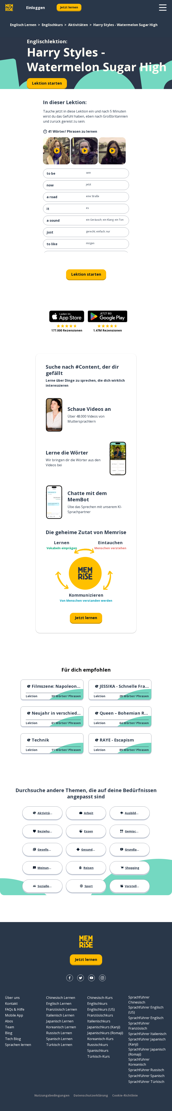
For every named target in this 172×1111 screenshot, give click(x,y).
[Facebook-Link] (69, 978)
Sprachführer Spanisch (146, 1075)
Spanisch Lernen (59, 1038)
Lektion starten (86, 274)
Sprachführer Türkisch (146, 1081)
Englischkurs (52, 24)
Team (9, 1027)
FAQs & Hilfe (14, 1009)
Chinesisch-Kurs (100, 997)
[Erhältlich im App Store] (66, 316)
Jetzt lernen (69, 7)
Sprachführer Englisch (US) (145, 1010)
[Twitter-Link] (80, 978)
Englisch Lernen (23, 24)
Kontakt (11, 1003)
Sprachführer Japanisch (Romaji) (146, 1052)
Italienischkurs (98, 1021)
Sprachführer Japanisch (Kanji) (146, 1042)
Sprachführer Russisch (146, 1070)
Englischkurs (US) (101, 1009)
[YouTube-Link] (91, 978)
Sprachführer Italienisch (147, 1033)
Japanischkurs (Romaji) (105, 1033)
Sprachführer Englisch (145, 1017)
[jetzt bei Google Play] (107, 316)
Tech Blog (13, 1038)
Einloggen (35, 7)
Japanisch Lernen (59, 1021)
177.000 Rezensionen (66, 330)
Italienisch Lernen (60, 1015)
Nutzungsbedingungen (51, 1095)
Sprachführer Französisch (139, 1026)
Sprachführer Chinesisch (139, 1000)
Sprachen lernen (18, 1044)
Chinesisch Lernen (60, 997)
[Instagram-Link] (102, 978)
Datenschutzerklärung (91, 1095)
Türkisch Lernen (59, 1044)
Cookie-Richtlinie (125, 1095)
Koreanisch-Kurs (100, 1038)
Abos (9, 1021)
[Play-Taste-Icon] (57, 150)
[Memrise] (9, 8)
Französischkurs (100, 1015)
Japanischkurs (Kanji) (103, 1027)
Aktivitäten (78, 24)
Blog (8, 1033)
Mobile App (14, 1015)
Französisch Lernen (61, 1009)
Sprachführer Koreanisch (139, 1062)
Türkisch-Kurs (98, 1056)
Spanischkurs (97, 1050)
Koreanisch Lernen (61, 1027)
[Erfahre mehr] (163, 8)
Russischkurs (97, 1044)
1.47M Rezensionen (107, 330)
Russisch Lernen (59, 1033)
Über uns (12, 997)
